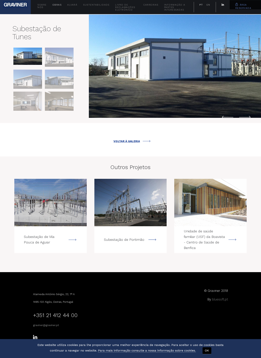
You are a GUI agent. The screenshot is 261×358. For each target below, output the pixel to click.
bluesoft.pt (220, 299)
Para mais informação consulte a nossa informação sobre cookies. (147, 350)
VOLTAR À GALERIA (126, 141)
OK (207, 350)
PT (201, 4)
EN (208, 4)
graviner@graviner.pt (46, 325)
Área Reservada (243, 6)
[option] (175, 66)
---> (50, 202)
